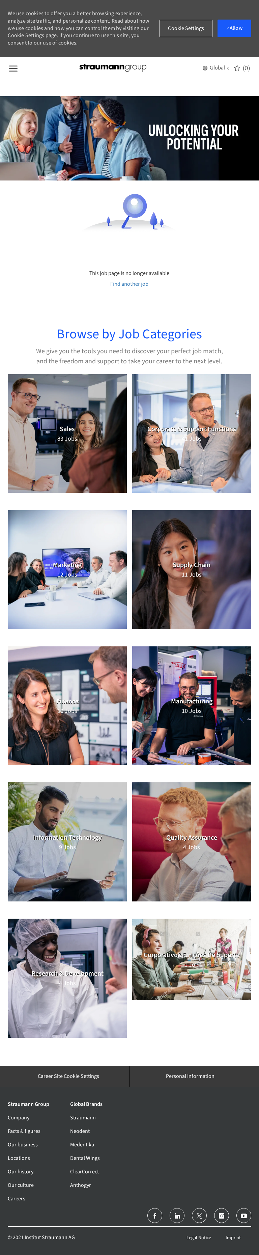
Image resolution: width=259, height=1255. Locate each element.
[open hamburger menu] (13, 68)
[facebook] (154, 1215)
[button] (215, 67)
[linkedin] (177, 1215)
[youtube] (243, 1215)
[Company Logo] (112, 68)
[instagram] (221, 1215)
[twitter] (199, 1215)
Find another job (129, 283)
